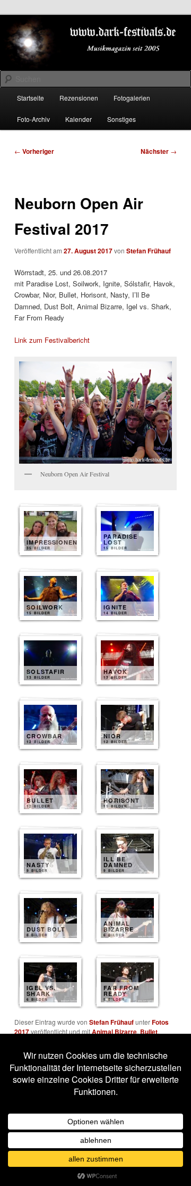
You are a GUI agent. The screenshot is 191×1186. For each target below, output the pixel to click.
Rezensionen (78, 97)
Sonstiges (121, 118)
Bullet (149, 1031)
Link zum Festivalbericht (52, 340)
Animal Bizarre (114, 1031)
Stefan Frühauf (148, 251)
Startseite (30, 97)
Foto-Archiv (33, 118)
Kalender (78, 118)
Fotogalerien (132, 97)
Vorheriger (34, 151)
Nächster (159, 151)
